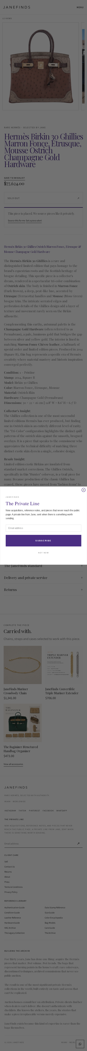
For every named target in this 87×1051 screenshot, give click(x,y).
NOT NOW (43, 553)
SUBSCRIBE (43, 540)
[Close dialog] (83, 490)
